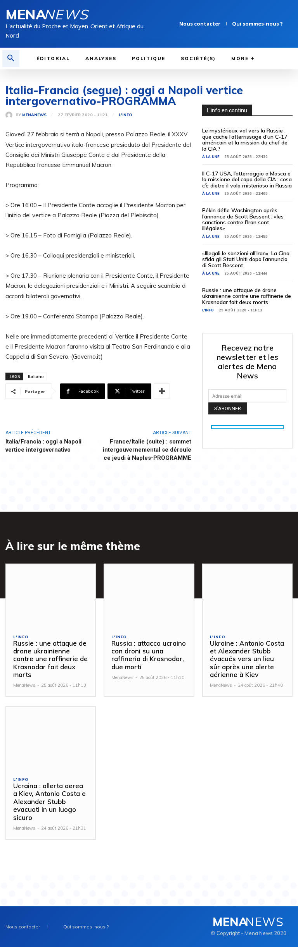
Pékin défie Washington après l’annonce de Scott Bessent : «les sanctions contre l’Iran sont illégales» (243, 219)
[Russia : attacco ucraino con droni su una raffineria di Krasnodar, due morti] (148, 595)
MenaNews (34, 115)
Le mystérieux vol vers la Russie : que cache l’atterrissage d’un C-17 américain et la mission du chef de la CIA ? (245, 139)
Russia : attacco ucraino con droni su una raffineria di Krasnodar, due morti (148, 655)
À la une (210, 157)
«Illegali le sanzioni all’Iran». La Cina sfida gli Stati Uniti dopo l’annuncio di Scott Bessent (245, 259)
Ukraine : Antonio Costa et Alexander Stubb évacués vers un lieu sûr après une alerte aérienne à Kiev (247, 659)
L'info (125, 115)
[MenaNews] (10, 115)
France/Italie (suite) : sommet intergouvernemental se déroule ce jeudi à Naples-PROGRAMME (147, 449)
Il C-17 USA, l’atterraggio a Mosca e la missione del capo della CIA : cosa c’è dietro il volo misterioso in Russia (247, 179)
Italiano (36, 376)
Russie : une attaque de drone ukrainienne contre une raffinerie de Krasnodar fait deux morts (246, 296)
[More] (162, 391)
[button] (10, 58)
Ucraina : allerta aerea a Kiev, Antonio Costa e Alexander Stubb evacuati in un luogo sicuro (49, 802)
